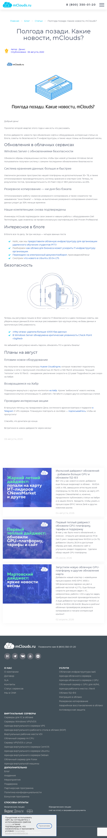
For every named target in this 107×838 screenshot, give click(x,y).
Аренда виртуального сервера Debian (26, 755)
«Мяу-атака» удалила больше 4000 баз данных (40, 332)
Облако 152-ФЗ (67, 693)
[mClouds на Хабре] (7, 656)
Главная (14, 21)
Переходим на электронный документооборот (40, 255)
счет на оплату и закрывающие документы (67, 810)
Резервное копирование (73, 701)
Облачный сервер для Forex (20, 759)
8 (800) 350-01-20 (66, 647)
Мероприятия (12, 780)
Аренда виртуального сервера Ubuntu (26, 751)
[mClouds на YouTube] (30, 656)
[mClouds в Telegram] (15, 656)
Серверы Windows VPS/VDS (20, 722)
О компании (11, 672)
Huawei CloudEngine (50, 367)
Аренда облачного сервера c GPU (79, 680)
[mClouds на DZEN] (38, 656)
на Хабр (53, 391)
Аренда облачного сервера (75, 676)
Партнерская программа (18, 788)
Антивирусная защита (72, 710)
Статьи (39, 21)
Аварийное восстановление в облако (81, 705)
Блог (27, 21)
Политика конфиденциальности (23, 792)
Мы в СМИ (10, 693)
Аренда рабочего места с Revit (77, 689)
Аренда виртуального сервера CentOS (26, 747)
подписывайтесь (77, 411)
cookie (8, 824)
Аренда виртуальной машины (21, 764)
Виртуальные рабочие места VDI (23, 734)
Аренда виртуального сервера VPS (24, 726)
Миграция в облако (70, 697)
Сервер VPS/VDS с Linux (18, 743)
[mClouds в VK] (23, 656)
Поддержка (10, 784)
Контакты (9, 684)
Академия (10, 775)
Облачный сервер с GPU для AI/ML (79, 684)
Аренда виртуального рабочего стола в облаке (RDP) (35, 730)
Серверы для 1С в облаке (18, 717)
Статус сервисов (13, 689)
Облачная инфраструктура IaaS (77, 672)
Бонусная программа (16, 797)
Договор (9, 676)
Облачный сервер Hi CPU (19, 738)
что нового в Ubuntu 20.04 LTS (41, 258)
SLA (6, 680)
